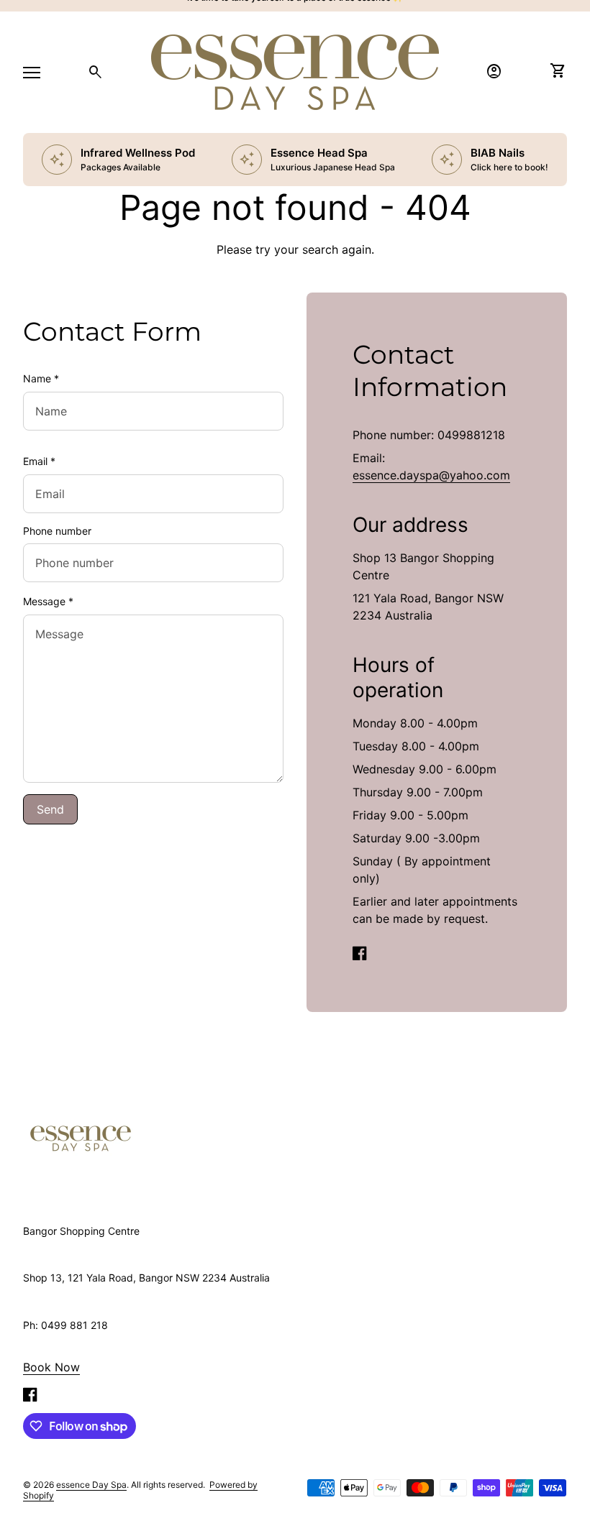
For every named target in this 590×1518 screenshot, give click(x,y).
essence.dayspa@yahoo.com (431, 475)
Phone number (57, 531)
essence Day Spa (91, 1484)
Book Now (51, 1367)
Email (39, 461)
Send (50, 809)
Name (41, 378)
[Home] (80, 1137)
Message (48, 601)
